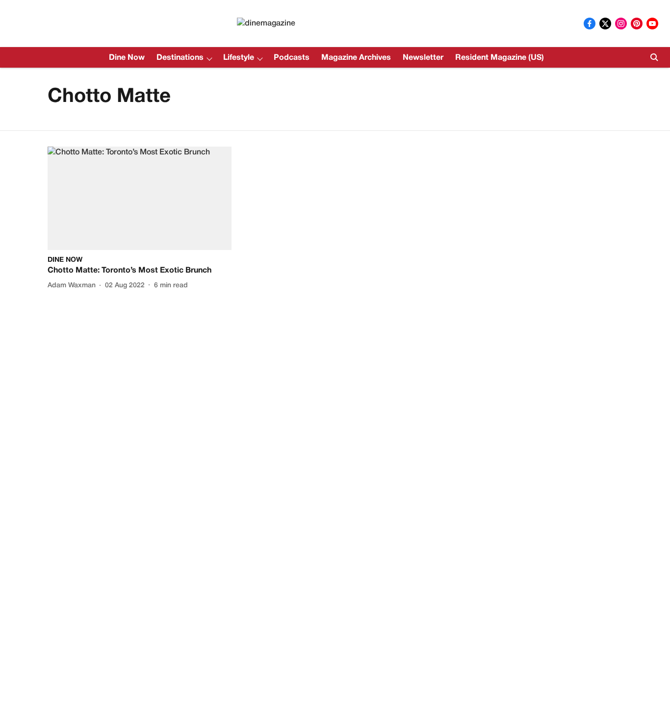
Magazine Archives (356, 57)
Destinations (180, 57)
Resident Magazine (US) (499, 57)
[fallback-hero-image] (140, 198)
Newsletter (423, 57)
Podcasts (291, 57)
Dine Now (127, 57)
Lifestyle (238, 57)
